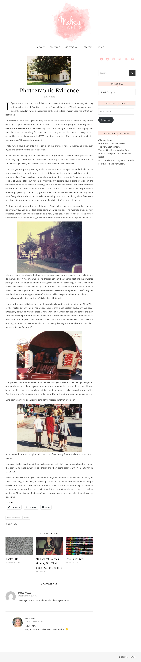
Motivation (71, 47)
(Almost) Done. (105, 139)
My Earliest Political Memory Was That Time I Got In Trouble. (49, 563)
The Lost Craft (74, 559)
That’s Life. (12, 559)
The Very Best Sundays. (109, 146)
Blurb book (24, 120)
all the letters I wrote (62, 120)
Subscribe (106, 120)
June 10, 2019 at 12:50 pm (27, 596)
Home (100, 47)
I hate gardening (13, 517)
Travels (88, 47)
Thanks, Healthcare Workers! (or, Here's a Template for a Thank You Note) (114, 153)
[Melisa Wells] (70, 22)
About (41, 47)
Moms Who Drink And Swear (111, 143)
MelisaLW (12, 524)
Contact (55, 47)
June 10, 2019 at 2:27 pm (34, 622)
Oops (26, 517)
